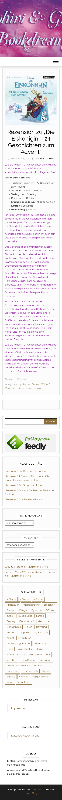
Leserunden (40, 643)
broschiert (49, 604)
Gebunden (44, 621)
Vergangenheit (40, 676)
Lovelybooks (24, 649)
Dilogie (23, 610)
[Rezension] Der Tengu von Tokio (23, 485)
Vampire (23, 676)
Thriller (46, 671)
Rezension (10, 388)
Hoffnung (41, 627)
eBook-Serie (25, 615)
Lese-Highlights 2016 (18, 643)
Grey (7, 566)
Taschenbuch (30, 671)
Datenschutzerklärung (25, 735)
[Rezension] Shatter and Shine (31, 566)
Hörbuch (45, 384)
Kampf (10, 638)
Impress (25, 632)
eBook (10, 615)
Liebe (10, 649)
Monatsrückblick (16, 654)
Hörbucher (22, 379)
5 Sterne (24, 384)
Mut (48, 654)
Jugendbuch (40, 632)
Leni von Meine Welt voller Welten (24, 572)
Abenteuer (13, 604)
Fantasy (11, 621)
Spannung (12, 671)
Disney (35, 384)
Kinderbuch (24, 638)
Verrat (10, 682)
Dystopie (36, 610)
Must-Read (35, 654)
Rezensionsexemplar (29, 388)
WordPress (38, 789)
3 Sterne (11, 599)
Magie (39, 649)
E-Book (50, 610)
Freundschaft (26, 621)
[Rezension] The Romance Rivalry (24, 499)
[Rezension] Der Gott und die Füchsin (26, 471)
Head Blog (31, 793)
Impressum (18, 708)
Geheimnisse (14, 627)
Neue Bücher (28, 660)
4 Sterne (24, 599)
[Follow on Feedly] (30, 442)
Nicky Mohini (46, 158)
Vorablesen (23, 682)
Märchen (12, 660)
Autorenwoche (31, 604)
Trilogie (11, 676)
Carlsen (11, 610)
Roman (38, 665)
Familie (40, 615)
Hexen (28, 627)
